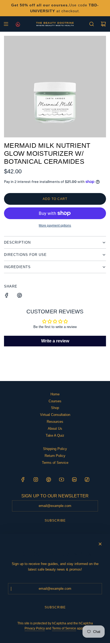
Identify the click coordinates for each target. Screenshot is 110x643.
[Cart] (103, 24)
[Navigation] (6, 24)
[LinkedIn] (74, 479)
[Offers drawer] (17, 24)
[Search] (91, 24)
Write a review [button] (55, 341)
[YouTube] (61, 479)
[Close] (100, 544)
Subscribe (55, 520)
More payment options (55, 225)
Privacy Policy (35, 628)
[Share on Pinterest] (19, 296)
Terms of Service (64, 628)
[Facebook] (23, 479)
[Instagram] (36, 479)
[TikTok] (87, 479)
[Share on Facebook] (7, 296)
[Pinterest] (48, 479)
